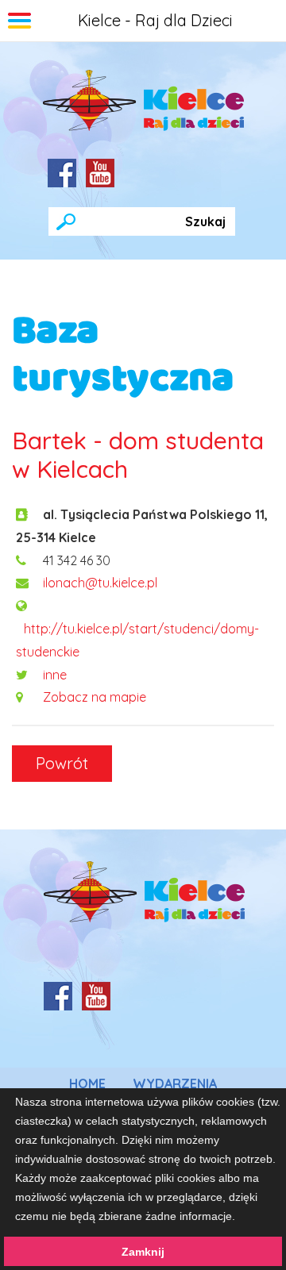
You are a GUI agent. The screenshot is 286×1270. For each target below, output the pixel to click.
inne (55, 675)
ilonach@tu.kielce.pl (100, 583)
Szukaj (205, 221)
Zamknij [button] (143, 1251)
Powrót (62, 763)
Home (87, 1083)
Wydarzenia (175, 1083)
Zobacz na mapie (94, 697)
